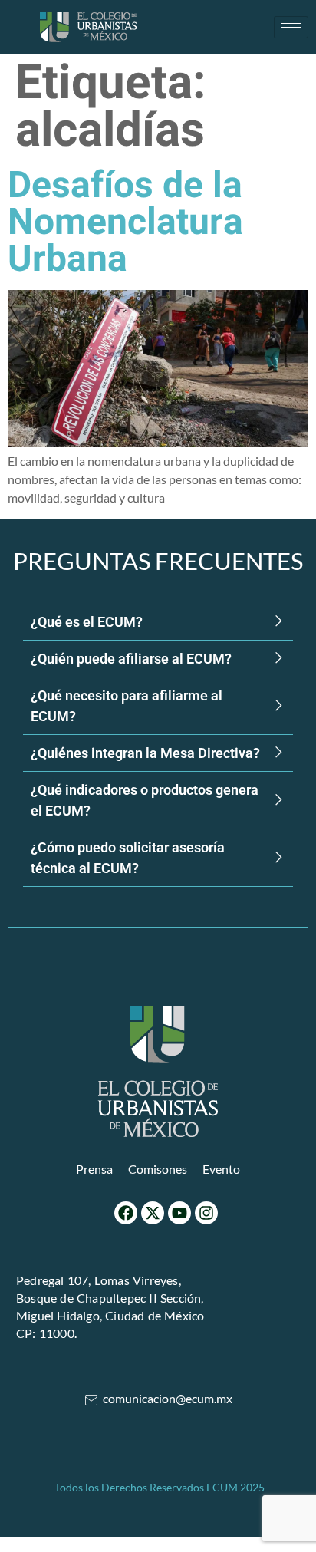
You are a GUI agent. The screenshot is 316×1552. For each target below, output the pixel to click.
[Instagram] (206, 1212)
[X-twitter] (152, 1212)
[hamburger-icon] (291, 27)
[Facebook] (125, 1212)
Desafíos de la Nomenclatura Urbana (125, 222)
